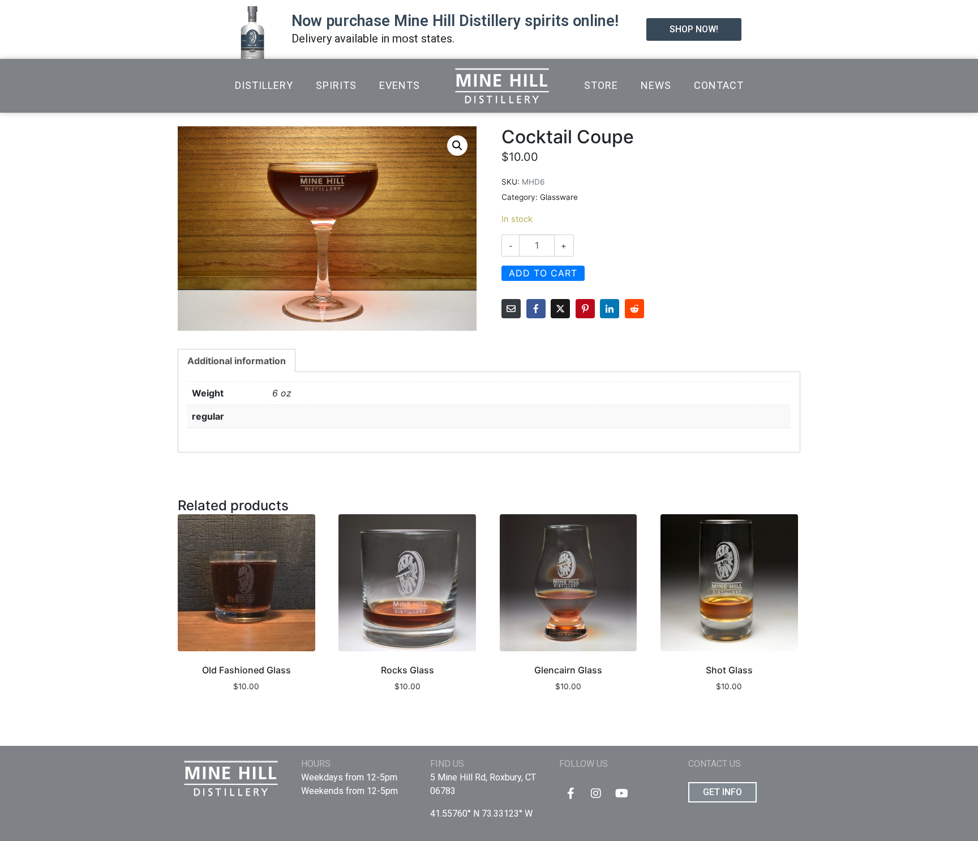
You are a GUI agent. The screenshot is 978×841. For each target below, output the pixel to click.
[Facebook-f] (570, 793)
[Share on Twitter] (560, 308)
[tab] (236, 360)
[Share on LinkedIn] (609, 308)
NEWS (656, 85)
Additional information (236, 360)
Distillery (264, 85)
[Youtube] (621, 793)
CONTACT (719, 85)
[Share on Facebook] (536, 308)
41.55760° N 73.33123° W (481, 813)
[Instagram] (596, 793)
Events (399, 85)
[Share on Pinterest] (585, 308)
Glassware (559, 197)
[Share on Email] (511, 308)
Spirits (336, 85)
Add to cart (543, 273)
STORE (601, 85)
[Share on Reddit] (634, 308)
